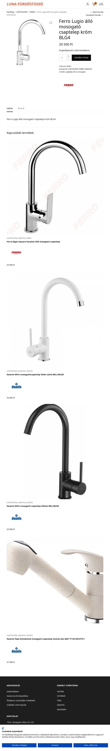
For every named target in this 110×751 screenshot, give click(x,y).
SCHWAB (61, 696)
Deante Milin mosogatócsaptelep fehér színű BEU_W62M (35, 374)
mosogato (81, 72)
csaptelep (69, 72)
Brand (21, 108)
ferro (75, 72)
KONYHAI (88, 69)
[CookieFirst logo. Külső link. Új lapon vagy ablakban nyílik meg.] (3, 728)
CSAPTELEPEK (21, 12)
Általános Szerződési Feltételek (21, 700)
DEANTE (29, 371)
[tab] (10, 109)
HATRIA (60, 691)
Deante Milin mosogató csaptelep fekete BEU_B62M (33, 506)
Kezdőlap (10, 12)
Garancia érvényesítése (17, 696)
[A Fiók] (87, 4)
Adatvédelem (13, 691)
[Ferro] (69, 86)
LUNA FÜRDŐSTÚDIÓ (25, 4)
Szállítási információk (16, 704)
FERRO (32, 12)
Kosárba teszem (81, 57)
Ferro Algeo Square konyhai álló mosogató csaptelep (33, 241)
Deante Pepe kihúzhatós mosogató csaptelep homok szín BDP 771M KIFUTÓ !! (46, 638)
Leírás (10, 108)
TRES (59, 700)
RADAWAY (61, 709)
